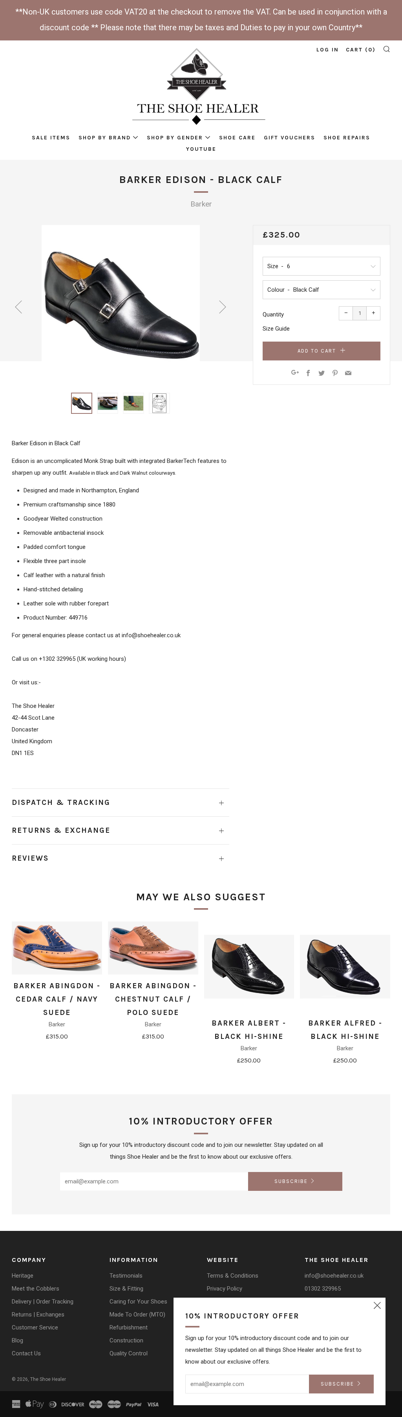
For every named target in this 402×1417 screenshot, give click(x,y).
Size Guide (276, 328)
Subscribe (291, 1181)
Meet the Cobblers (35, 1288)
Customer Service (35, 1327)
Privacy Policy (224, 1288)
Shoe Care (237, 137)
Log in (327, 49)
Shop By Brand (105, 137)
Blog (17, 1340)
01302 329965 (323, 1288)
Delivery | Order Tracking (42, 1301)
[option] (121, 304)
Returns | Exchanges (38, 1314)
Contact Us (26, 1353)
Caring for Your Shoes (138, 1301)
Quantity (273, 314)
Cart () (361, 49)
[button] (81, 403)
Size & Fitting (126, 1288)
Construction (126, 1340)
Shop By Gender (175, 137)
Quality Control (129, 1353)
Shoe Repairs (346, 137)
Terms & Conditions (232, 1275)
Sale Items (51, 137)
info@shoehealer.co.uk (334, 1275)
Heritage (22, 1275)
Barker (201, 203)
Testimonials (126, 1275)
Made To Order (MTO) (137, 1314)
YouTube (201, 149)
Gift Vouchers (289, 137)
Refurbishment (129, 1327)
